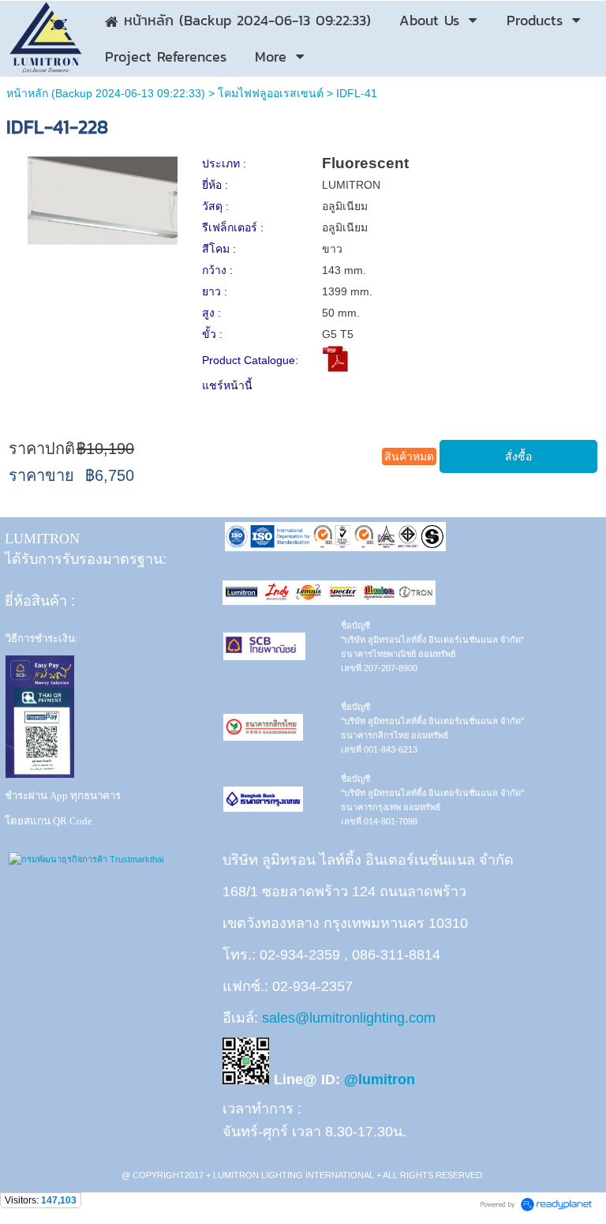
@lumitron (379, 1079)
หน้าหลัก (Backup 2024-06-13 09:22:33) (105, 93)
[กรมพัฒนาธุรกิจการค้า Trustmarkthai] (84, 859)
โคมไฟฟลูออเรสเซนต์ (271, 93)
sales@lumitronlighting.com (349, 1018)
